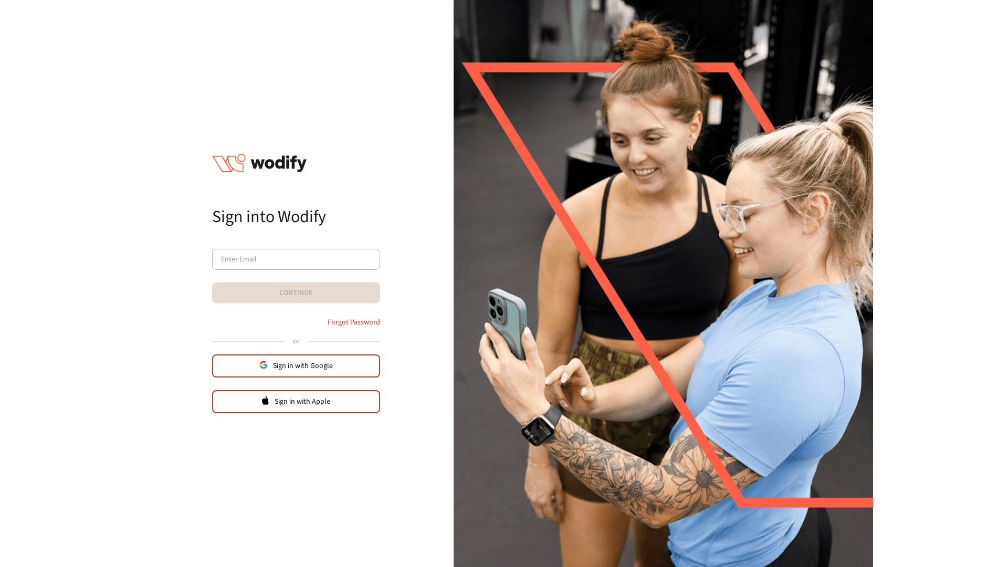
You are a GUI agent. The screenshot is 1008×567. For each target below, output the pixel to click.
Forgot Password (354, 322)
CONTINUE (296, 293)
